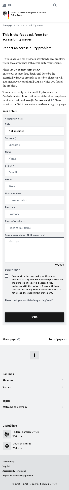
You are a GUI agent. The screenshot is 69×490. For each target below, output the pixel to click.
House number (13, 193)
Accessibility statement (14, 470)
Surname (10, 138)
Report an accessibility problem (18, 475)
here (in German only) (37, 100)
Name (8, 152)
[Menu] (62, 5)
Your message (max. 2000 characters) (25, 235)
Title (7, 124)
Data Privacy (9, 461)
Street (8, 179)
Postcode (10, 207)
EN (4, 4)
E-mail (9, 165)
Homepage (7, 25)
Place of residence (15, 221)
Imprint (6, 466)
